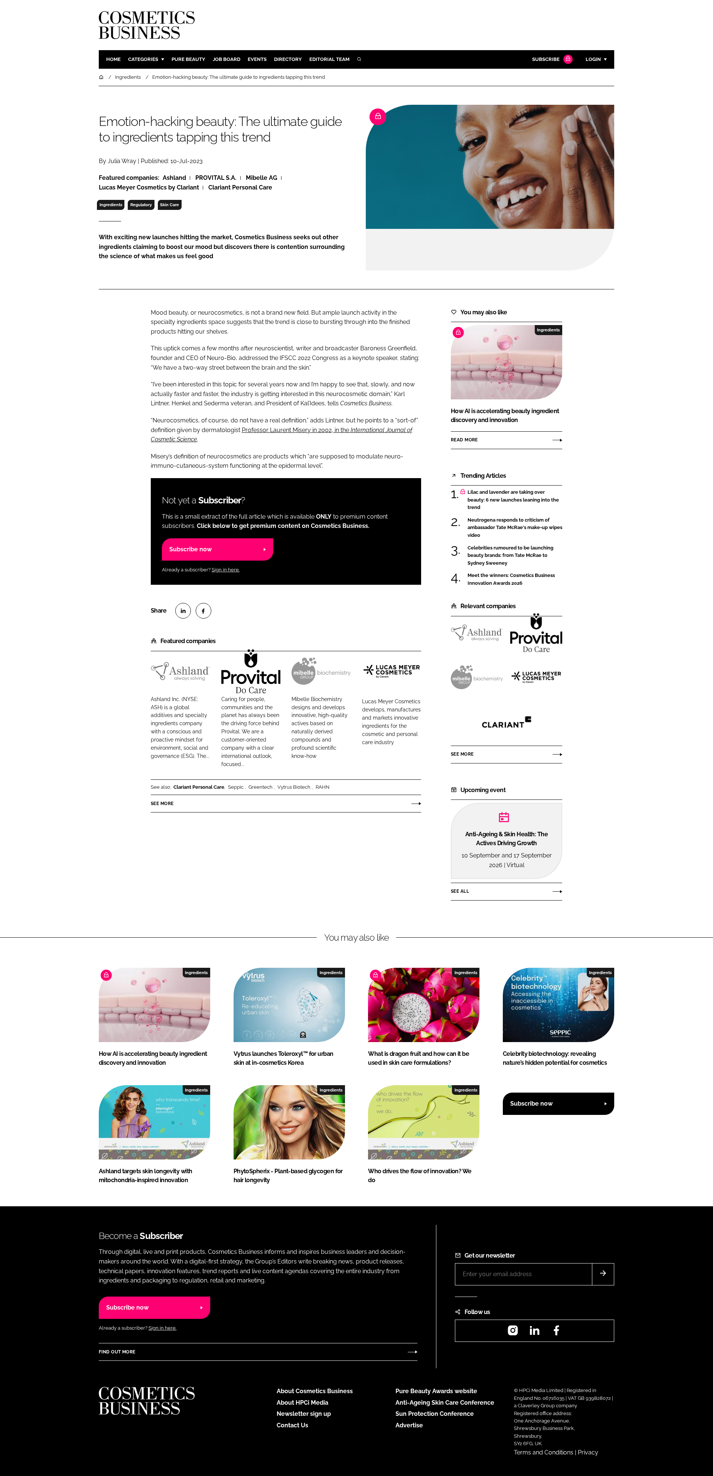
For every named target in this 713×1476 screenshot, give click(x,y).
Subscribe (546, 59)
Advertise (409, 1425)
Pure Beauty (188, 59)
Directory (288, 59)
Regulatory (141, 204)
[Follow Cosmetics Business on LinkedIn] (534, 1332)
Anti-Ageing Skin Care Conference (444, 1402)
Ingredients (111, 204)
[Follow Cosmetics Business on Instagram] (513, 1332)
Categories (143, 59)
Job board (226, 59)
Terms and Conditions (543, 1452)
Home (113, 59)
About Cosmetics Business (315, 1391)
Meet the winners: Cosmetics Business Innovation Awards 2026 (515, 579)
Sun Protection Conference (434, 1413)
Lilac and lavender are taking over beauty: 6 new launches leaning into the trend (515, 500)
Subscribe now (190, 549)
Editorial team (329, 59)
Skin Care (169, 204)
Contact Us (292, 1425)
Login (593, 59)
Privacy (588, 1452)
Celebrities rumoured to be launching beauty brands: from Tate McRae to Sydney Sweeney (515, 555)
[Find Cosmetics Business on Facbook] (556, 1332)
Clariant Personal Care (198, 787)
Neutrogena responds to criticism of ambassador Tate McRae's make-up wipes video (515, 527)
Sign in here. (226, 569)
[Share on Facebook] (203, 611)
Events (257, 59)
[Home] (102, 77)
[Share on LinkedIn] (183, 611)
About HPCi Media (302, 1402)
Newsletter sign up (304, 1413)
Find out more (117, 1352)
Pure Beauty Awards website (436, 1391)
